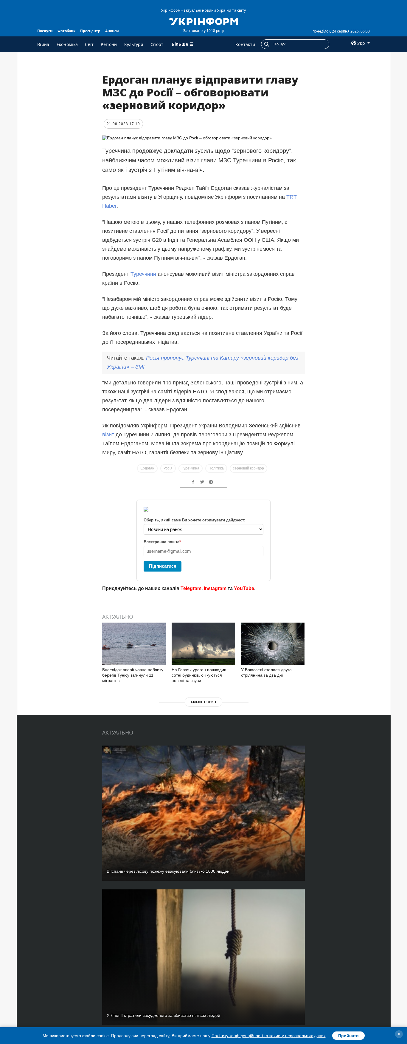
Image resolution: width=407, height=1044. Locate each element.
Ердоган (147, 468)
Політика (216, 468)
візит (108, 435)
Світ (89, 44)
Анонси (112, 30)
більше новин (203, 702)
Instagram (215, 588)
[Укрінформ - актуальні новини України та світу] (203, 21)
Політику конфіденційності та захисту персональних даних (269, 1035)
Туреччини (143, 274)
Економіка (67, 44)
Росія (168, 468)
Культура (133, 44)
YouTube (244, 588)
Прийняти (348, 1035)
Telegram (191, 588)
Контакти (245, 44)
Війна (43, 44)
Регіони (109, 44)
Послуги (45, 30)
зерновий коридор (248, 468)
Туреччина (190, 468)
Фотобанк (66, 30)
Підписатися (162, 566)
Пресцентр (90, 30)
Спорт (157, 44)
